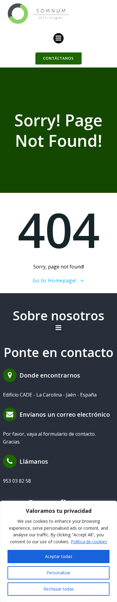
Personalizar (58, 572)
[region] (58, 551)
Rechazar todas (59, 589)
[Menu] (58, 38)
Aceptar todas (58, 556)
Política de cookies (89, 541)
